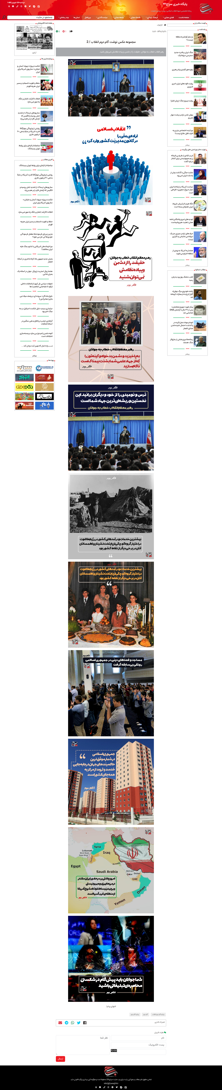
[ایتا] (38, 6)
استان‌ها (77, 17)
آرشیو (34, 52)
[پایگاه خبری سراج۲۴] (206, 8)
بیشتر (187, 145)
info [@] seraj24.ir (111, 1083)
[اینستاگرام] (21, 6)
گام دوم (145, 1014)
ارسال (60, 1059)
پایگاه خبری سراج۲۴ (175, 4)
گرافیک (159, 25)
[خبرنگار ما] (9, 6)
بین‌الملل (88, 17)
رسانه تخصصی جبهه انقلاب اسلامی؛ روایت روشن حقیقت (171, 11)
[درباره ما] (13, 6)
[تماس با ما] (17, 6)
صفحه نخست (184, 17)
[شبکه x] (30, 6)
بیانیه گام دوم (135, 1014)
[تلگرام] (25, 6)
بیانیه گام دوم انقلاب (158, 1014)
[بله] (34, 6)
